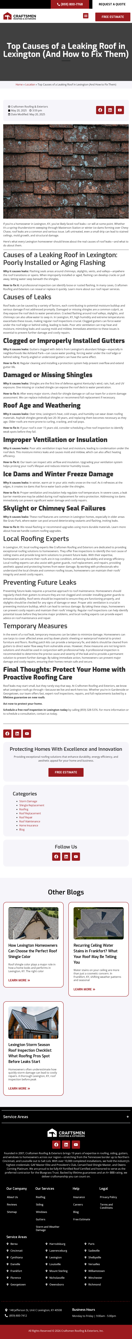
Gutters (40, 1219)
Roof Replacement (30, 813)
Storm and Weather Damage (48, 1228)
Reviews (12, 1204)
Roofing (23, 809)
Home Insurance (28, 825)
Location (30, 84)
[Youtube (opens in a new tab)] (120, 110)
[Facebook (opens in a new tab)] (100, 110)
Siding (39, 1204)
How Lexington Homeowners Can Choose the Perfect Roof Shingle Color (32, 951)
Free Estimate (81, 1219)
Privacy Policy (108, 1197)
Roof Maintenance (29, 821)
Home (19, 84)
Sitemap (12, 1212)
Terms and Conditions (106, 1206)
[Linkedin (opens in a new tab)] (110, 110)
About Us (12, 1197)
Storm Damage (28, 801)
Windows (41, 1212)
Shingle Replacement (31, 805)
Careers (78, 1204)
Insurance (79, 1197)
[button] (66, 15)
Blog (22, 829)
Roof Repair (26, 817)
